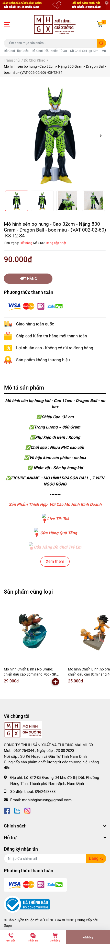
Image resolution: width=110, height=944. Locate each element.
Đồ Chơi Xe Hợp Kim (84, 51)
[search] (101, 43)
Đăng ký (96, 858)
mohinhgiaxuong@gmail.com (47, 800)
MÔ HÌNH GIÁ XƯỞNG (56, 920)
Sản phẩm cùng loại (28, 591)
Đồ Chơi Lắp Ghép (16, 51)
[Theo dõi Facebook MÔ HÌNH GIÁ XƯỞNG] (7, 810)
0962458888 (45, 791)
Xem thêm (55, 561)
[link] (44, 518)
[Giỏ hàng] (100, 24)
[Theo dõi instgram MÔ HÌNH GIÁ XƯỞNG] (27, 810)
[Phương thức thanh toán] (35, 306)
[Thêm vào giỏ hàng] (55, 681)
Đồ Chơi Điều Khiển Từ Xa (49, 51)
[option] (55, 136)
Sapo (8, 925)
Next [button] (100, 135)
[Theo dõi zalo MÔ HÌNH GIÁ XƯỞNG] (17, 810)
